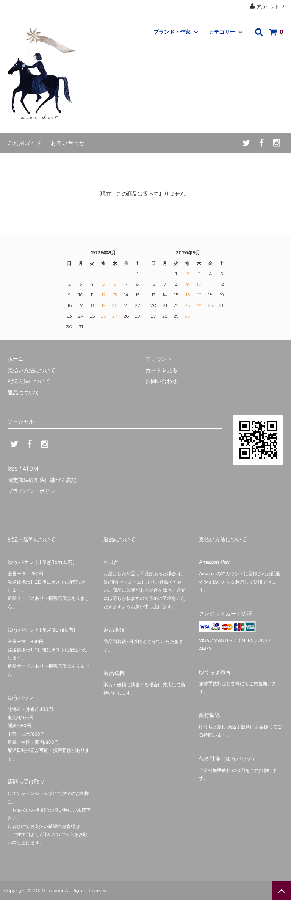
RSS (13, 468)
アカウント (267, 6)
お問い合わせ (68, 142)
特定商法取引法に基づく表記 (42, 480)
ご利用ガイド (25, 142)
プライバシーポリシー (34, 491)
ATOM (30, 468)
